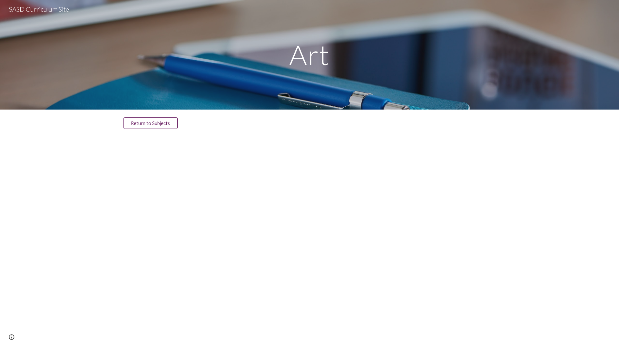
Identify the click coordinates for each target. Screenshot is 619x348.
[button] (11, 337)
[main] (309, 54)
